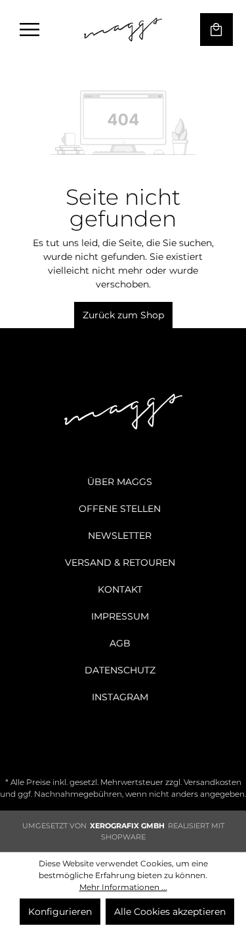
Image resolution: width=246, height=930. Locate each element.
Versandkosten (212, 782)
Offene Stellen (120, 509)
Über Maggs (119, 482)
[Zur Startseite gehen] (123, 29)
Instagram (120, 697)
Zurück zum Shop (123, 315)
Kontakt (120, 589)
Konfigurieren (60, 912)
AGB (120, 643)
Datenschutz (120, 670)
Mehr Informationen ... (123, 887)
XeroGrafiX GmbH (127, 825)
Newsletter (120, 535)
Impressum (120, 616)
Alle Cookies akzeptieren (170, 912)
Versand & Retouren (120, 562)
